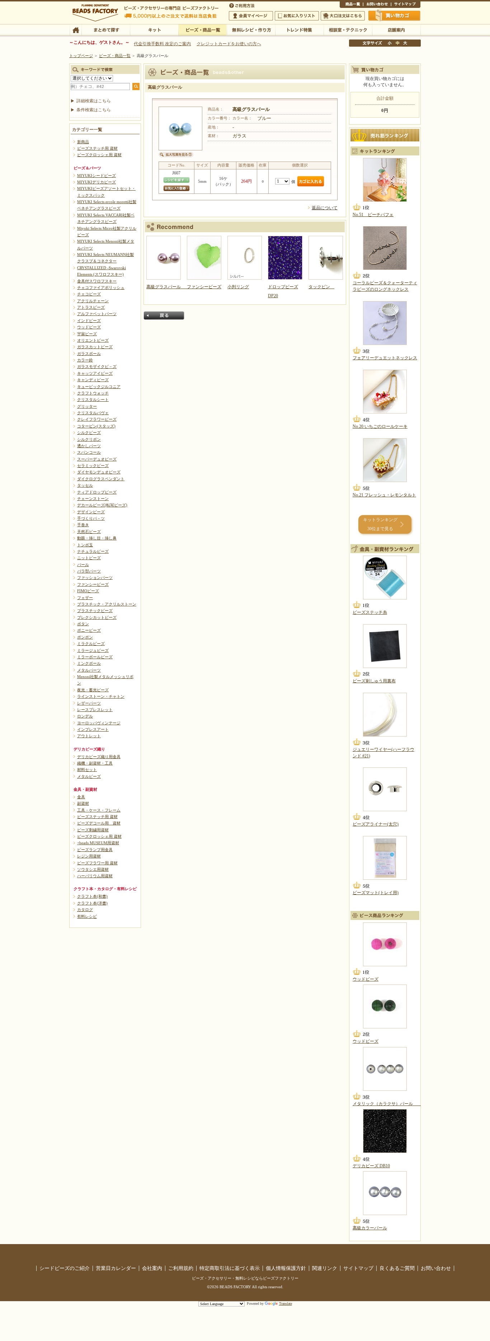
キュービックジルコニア (99, 386)
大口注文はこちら (343, 15)
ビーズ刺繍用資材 (93, 830)
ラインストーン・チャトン (100, 696)
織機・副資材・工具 (95, 763)
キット (154, 29)
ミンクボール (89, 663)
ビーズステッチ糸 (370, 612)
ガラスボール (89, 353)
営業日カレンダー (116, 1268)
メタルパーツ (89, 670)
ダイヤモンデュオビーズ (99, 472)
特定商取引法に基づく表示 (229, 1268)
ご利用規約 (180, 1268)
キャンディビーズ (93, 380)
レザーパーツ (89, 703)
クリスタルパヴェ (93, 413)
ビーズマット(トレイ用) (376, 892)
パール (83, 564)
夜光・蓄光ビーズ (93, 690)
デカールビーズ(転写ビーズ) (102, 505)
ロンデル (85, 716)
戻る (163, 315)
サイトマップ (405, 5)
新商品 (83, 142)
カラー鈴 (85, 360)
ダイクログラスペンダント (100, 479)
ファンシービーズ (93, 584)
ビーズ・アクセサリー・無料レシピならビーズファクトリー (245, 1278)
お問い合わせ (377, 5)
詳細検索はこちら (93, 100)
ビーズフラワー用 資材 (97, 863)
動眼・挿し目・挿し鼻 (97, 538)
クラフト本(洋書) (92, 903)
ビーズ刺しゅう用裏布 (374, 680)
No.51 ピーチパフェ (373, 214)
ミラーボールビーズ (95, 657)
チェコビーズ (89, 294)
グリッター (87, 406)
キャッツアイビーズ (95, 373)
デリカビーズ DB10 (371, 1165)
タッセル (85, 485)
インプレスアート (93, 729)
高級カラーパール (370, 1227)
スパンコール (89, 452)
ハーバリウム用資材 (95, 876)
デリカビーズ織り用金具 (99, 756)
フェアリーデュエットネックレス (385, 357)
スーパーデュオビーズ (97, 459)
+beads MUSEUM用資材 (98, 843)
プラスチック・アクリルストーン (106, 604)
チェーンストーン (93, 498)
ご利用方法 (242, 5)
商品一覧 (351, 5)
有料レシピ (87, 916)
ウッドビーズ (89, 327)
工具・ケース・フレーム (99, 810)
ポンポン (85, 637)
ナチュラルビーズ (93, 551)
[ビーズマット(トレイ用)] (385, 858)
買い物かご (394, 15)
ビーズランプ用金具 (95, 849)
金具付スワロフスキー (97, 281)
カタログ (85, 909)
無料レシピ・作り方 (251, 29)
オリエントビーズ (93, 340)
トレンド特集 (299, 29)
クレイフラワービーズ (97, 419)
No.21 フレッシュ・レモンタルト (384, 494)
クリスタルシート (93, 399)
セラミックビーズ (93, 465)
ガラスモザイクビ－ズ (97, 366)
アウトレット (89, 736)
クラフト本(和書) (92, 896)
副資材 (83, 803)
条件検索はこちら (93, 109)
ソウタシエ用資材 (93, 869)
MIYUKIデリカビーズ (96, 182)
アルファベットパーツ (97, 314)
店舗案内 (396, 29)
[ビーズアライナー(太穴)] (385, 789)
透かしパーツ (89, 446)
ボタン (83, 624)
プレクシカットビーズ (97, 617)
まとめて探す (105, 29)
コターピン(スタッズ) (96, 426)
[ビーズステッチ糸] (385, 577)
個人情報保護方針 (286, 1268)
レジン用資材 (89, 856)
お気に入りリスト (297, 15)
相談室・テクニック (348, 29)
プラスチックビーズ (95, 610)
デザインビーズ (91, 512)
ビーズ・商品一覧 (202, 29)
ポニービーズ (89, 630)
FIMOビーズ (88, 591)
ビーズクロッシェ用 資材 (99, 155)
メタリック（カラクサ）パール (387, 1103)
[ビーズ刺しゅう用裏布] (385, 646)
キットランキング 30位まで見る (380, 524)
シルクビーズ (89, 432)
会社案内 (152, 1268)
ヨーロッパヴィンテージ (99, 723)
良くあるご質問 (397, 1268)
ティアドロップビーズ (97, 492)
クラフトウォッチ (93, 393)
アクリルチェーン (93, 301)
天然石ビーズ (89, 531)
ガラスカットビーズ (95, 347)
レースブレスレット (95, 709)
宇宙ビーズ (87, 334)
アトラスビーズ (91, 307)
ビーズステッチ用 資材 (97, 148)
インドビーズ (89, 320)
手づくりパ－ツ (91, 518)
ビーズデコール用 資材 (99, 823)
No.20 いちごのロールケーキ (380, 426)
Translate (285, 1303)
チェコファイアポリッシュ (100, 287)
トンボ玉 (85, 545)
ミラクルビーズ (91, 643)
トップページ (81, 55)
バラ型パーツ (89, 571)
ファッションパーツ (95, 577)
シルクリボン (89, 439)
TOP (75, 29)
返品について (325, 207)
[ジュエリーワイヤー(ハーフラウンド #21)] (385, 715)
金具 (81, 797)
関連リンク (324, 1268)
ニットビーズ (89, 558)
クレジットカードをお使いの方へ (229, 43)
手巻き (83, 525)
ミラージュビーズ (93, 650)
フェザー (85, 597)
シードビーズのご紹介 (64, 1268)
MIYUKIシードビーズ (96, 175)
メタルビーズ (89, 776)
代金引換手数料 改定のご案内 (162, 43)
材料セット (87, 769)
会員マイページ (251, 15)
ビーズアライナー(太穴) (376, 824)
